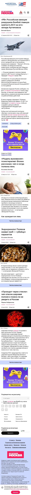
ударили (16, 331)
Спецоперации (15, 123)
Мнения (6, 419)
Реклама (18, 440)
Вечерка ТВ (18, 414)
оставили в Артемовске (12, 90)
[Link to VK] (6, 406)
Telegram (11, 76)
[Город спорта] (21, 12)
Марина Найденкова (7, 302)
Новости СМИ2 (6, 155)
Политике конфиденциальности (19, 489)
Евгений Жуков (5, 30)
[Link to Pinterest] (6, 409)
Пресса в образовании (21, 421)
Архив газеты (19, 416)
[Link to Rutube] (2, 409)
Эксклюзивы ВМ (10, 172)
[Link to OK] (10, 406)
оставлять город (14, 103)
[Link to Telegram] (21, 406)
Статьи (6, 416)
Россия (4, 126)
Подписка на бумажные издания (15, 442)
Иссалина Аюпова (7, 169)
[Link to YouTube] (17, 406)
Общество (16, 35)
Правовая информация (19, 447)
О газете (12, 440)
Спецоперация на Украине (13, 32)
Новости (6, 414)
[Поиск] (24, 12)
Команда (23, 445)
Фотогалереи (7, 421)
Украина (5, 123)
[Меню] (28, 12)
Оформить (10, 433)
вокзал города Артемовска (17, 115)
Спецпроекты (19, 419)
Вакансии (17, 445)
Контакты (8, 447)
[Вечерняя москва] (15, 454)
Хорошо (15, 492)
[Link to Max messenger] (2, 406)
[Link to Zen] (13, 406)
